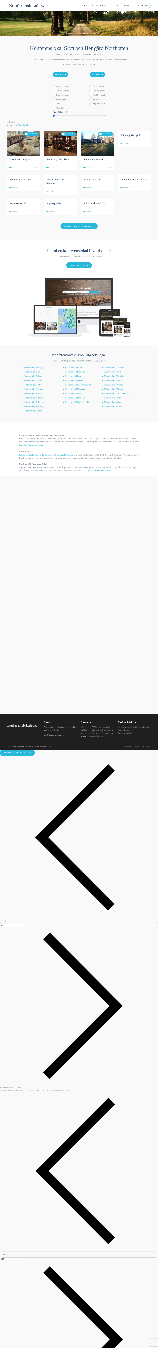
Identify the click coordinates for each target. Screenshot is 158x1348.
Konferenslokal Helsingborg (34, 402)
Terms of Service (123, 733)
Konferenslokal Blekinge (33, 367)
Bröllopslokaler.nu (65, 455)
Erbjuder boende (62, 86)
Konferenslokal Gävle (32, 385)
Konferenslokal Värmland (114, 380)
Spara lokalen (32, 134)
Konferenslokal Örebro (113, 406)
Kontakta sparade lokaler (17, 753)
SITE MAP (145, 746)
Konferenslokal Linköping (75, 372)
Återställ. (21, 125)
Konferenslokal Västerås (113, 385)
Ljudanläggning (62, 108)
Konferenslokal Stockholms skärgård (79, 402)
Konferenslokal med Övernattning (78, 385)
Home (61, 33)
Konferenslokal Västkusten (114, 389)
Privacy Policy (122, 730)
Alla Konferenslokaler (33, 445)
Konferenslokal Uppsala (113, 376)
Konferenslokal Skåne (73, 393)
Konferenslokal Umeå (112, 372)
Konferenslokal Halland (33, 393)
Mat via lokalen (98, 86)
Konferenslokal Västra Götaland (116, 393)
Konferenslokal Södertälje (114, 367)
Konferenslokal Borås (32, 372)
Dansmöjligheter (99, 91)
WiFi (58, 104)
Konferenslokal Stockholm (75, 398)
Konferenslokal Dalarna (33, 376)
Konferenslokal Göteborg (33, 389)
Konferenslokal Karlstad (74, 367)
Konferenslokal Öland (112, 402)
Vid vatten (96, 99)
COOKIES (137, 746)
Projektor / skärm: (99, 104)
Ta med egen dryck (63, 99)
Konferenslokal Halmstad (33, 398)
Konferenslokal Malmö (74, 380)
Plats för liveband (62, 91)
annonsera (93, 736)
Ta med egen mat (62, 95)
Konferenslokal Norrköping (75, 389)
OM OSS (128, 746)
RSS (26, 125)
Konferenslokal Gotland (33, 380)
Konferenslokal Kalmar (33, 411)
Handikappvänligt (99, 95)
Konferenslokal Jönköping (34, 406)
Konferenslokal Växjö (112, 398)
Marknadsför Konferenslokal (97, 470)
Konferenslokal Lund (73, 376)
